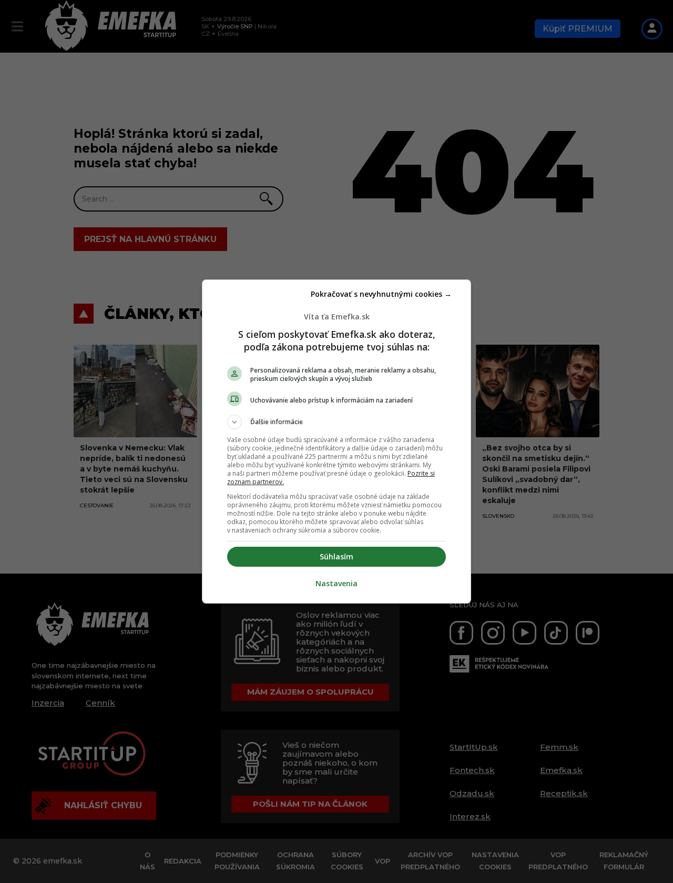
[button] (336, 422)
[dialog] (336, 441)
